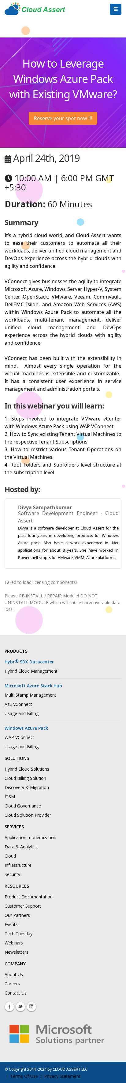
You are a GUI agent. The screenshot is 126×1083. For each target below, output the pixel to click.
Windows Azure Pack (26, 728)
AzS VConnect (18, 704)
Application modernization (30, 837)
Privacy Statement (62, 1076)
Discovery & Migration (27, 787)
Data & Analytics (21, 847)
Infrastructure (18, 865)
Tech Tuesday (18, 933)
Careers (12, 984)
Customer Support (23, 906)
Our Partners (17, 915)
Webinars (14, 943)
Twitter (20, 1006)
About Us (14, 974)
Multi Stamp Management (30, 695)
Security (12, 874)
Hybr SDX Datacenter (29, 662)
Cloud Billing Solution (25, 778)
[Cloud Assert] (35, 12)
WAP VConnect (19, 737)
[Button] (115, 9)
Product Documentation (29, 897)
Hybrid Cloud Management (31, 671)
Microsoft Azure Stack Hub (33, 686)
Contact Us (16, 993)
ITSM (10, 797)
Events (11, 924)
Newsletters (16, 952)
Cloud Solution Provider (28, 815)
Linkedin (31, 1006)
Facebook (9, 1006)
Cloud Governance (23, 806)
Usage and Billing (22, 713)
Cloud (10, 856)
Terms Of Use (24, 1076)
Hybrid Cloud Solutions (27, 769)
